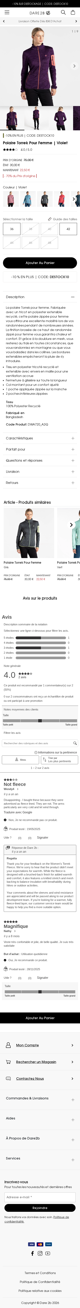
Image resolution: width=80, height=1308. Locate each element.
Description (15, 297)
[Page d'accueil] (40, 12)
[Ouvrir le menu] (7, 12)
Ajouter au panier (40, 263)
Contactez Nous (30, 1078)
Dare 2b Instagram (40, 1253)
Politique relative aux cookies (40, 1291)
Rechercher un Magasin (36, 1062)
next (76, 21)
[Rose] (11, 198)
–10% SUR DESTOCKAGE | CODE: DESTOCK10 (40, 3)
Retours (12, 483)
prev (3, 21)
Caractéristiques (19, 438)
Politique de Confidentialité (40, 1282)
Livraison (12, 471)
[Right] (74, 199)
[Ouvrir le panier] (73, 12)
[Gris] (45, 198)
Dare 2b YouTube (47, 1253)
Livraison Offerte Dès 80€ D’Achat (40, 21)
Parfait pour (15, 449)
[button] (74, 66)
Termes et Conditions (40, 1273)
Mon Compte (27, 1045)
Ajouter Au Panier (40, 1018)
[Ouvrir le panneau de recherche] (63, 12)
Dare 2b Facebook (32, 1253)
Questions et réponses (24, 460)
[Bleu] (28, 198)
